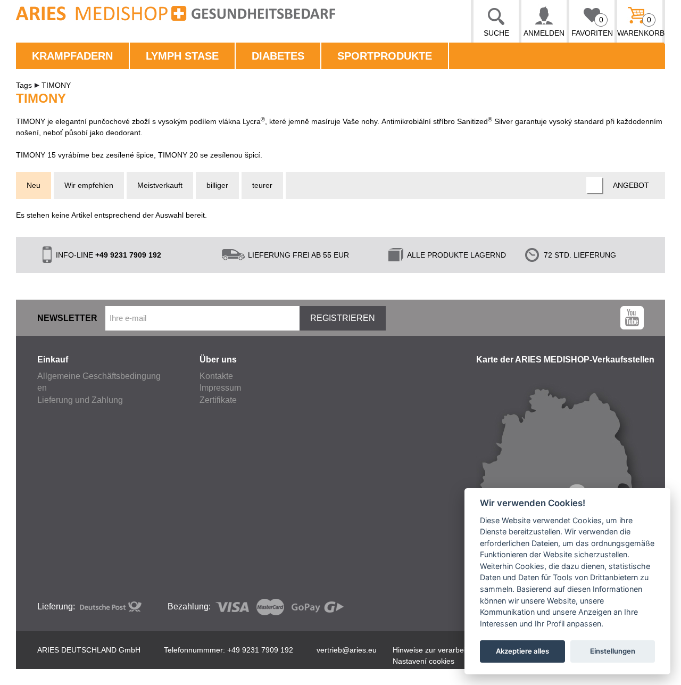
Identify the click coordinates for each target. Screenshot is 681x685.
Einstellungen (612, 651)
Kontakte (216, 376)
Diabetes (278, 56)
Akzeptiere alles (522, 651)
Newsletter (67, 318)
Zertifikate (218, 400)
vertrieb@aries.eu (347, 650)
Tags (24, 85)
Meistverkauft (159, 185)
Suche (496, 33)
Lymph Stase (182, 56)
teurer (262, 185)
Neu (33, 185)
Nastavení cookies (423, 661)
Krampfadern (72, 56)
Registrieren (342, 318)
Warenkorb (639, 26)
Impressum (220, 387)
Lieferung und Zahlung (80, 400)
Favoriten (592, 26)
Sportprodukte (384, 56)
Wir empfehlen (88, 185)
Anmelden (544, 33)
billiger (217, 185)
